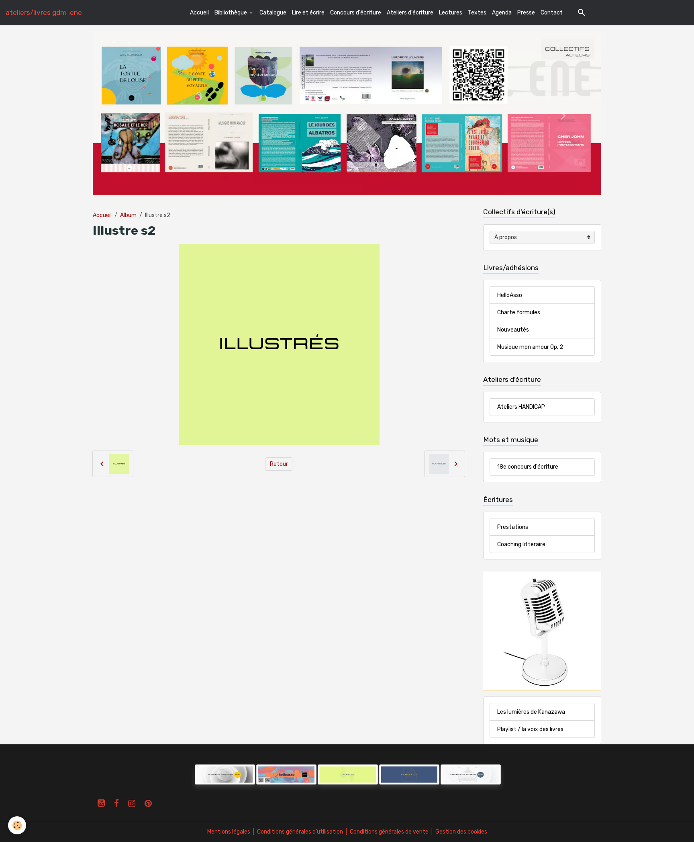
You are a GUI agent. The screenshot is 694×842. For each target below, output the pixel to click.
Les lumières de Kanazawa (531, 712)
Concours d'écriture (355, 12)
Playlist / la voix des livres (530, 729)
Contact (552, 12)
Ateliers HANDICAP (521, 407)
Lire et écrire (308, 12)
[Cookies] (17, 825)
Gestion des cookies (461, 831)
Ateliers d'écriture (410, 12)
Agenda (502, 12)
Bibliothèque (231, 12)
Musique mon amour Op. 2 (530, 347)
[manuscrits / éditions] (471, 774)
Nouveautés (513, 329)
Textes (477, 12)
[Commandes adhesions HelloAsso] (194, 774)
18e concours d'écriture (527, 466)
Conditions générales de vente (389, 831)
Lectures (450, 12)
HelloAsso (509, 295)
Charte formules (518, 312)
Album (128, 215)
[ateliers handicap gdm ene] (225, 774)
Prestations (512, 527)
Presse (526, 12)
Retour (279, 464)
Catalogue (272, 12)
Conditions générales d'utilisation (300, 831)
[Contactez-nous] (409, 774)
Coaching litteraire (521, 544)
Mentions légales (228, 831)
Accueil (199, 12)
